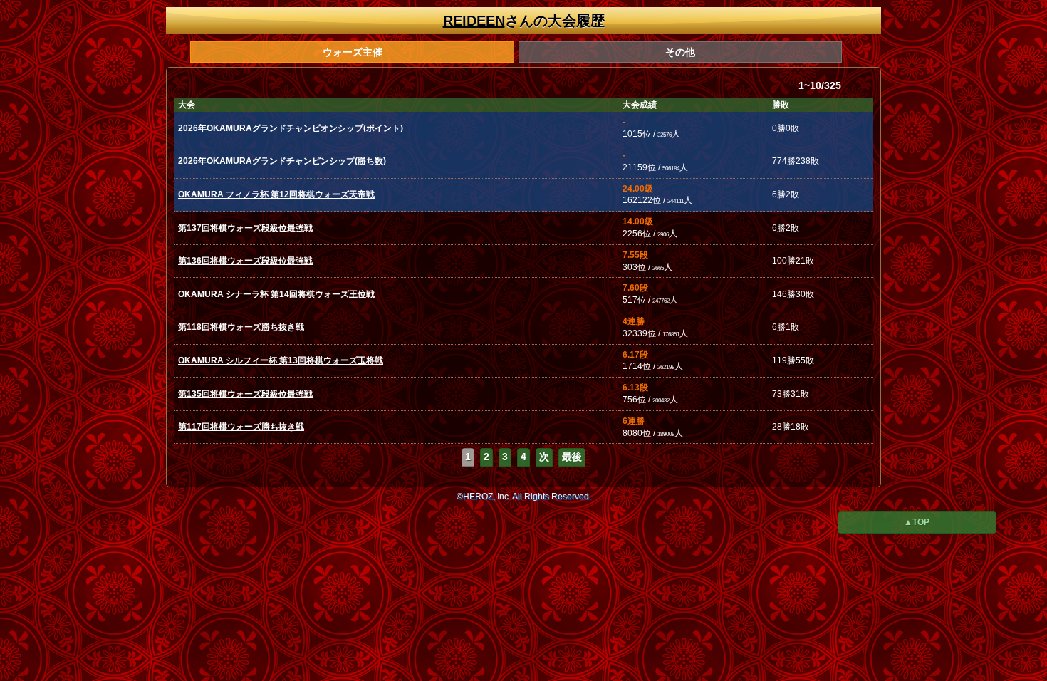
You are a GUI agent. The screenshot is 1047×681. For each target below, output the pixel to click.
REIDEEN (474, 20)
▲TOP (916, 522)
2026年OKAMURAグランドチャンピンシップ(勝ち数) (282, 161)
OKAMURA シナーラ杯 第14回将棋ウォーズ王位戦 (276, 294)
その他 (680, 52)
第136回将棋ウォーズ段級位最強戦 (245, 261)
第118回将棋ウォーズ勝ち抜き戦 (241, 327)
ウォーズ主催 (352, 52)
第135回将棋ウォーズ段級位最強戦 (245, 394)
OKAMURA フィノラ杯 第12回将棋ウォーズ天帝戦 (276, 194)
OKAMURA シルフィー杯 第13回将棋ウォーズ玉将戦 (280, 360)
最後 (572, 456)
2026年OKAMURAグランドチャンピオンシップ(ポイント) (290, 128)
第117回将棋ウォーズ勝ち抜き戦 (241, 427)
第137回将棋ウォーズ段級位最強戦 (245, 228)
